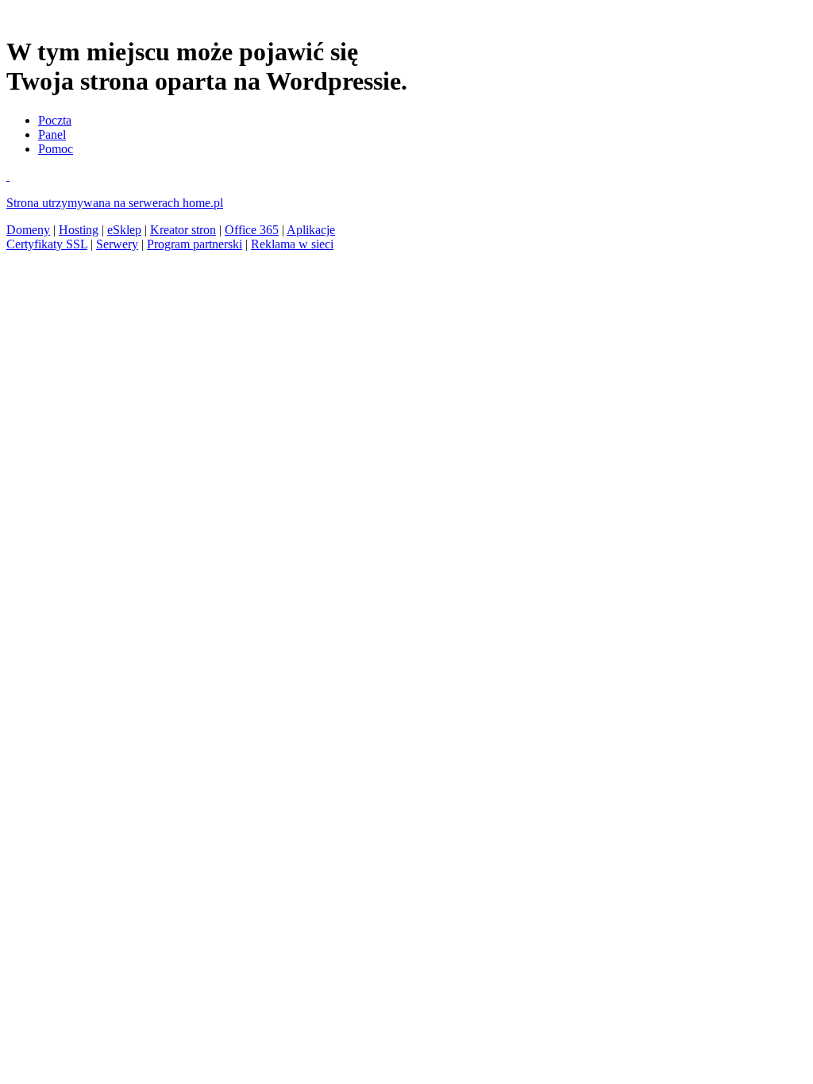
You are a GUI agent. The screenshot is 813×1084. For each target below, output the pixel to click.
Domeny (28, 229)
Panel (52, 134)
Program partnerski (194, 244)
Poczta (54, 120)
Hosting (78, 229)
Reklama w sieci (292, 244)
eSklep (124, 229)
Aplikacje (311, 229)
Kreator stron (183, 229)
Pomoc (55, 149)
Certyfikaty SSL (46, 244)
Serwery (117, 244)
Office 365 (252, 229)
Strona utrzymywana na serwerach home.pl (114, 202)
